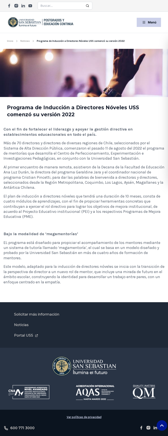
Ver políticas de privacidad (84, 417)
